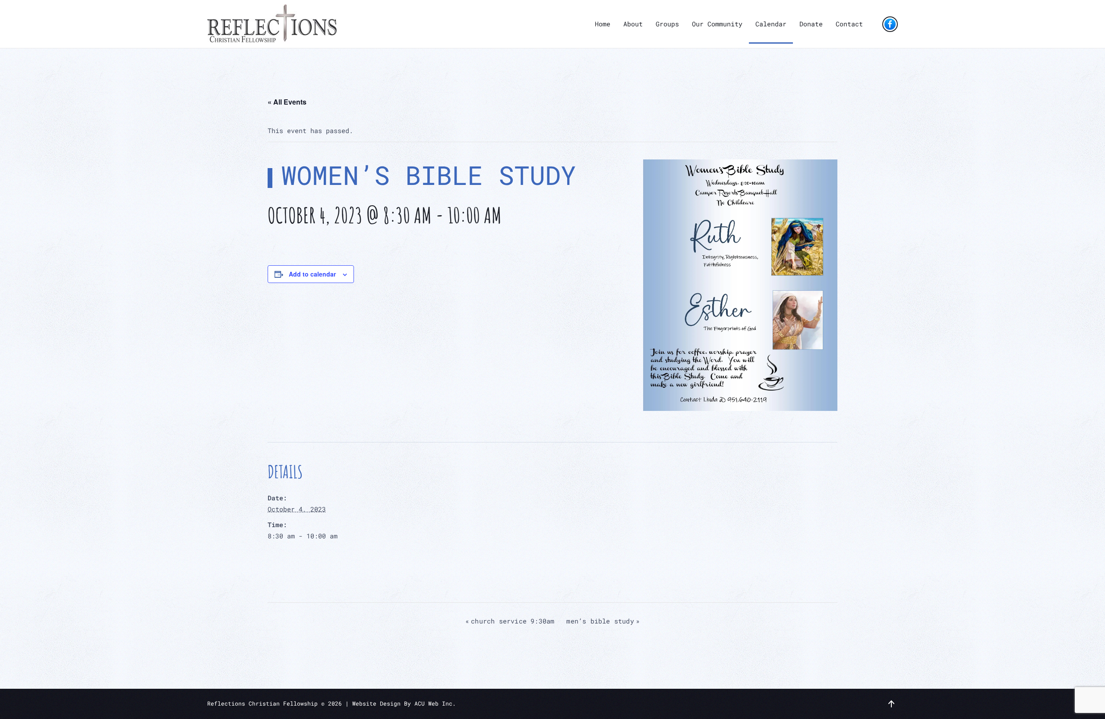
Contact (849, 23)
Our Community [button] (717, 23)
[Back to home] (272, 24)
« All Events (287, 102)
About (633, 23)
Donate (811, 23)
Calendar (770, 23)
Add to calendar (312, 274)
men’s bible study (602, 621)
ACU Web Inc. (435, 703)
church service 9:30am (509, 621)
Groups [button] (667, 23)
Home (602, 23)
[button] (891, 703)
